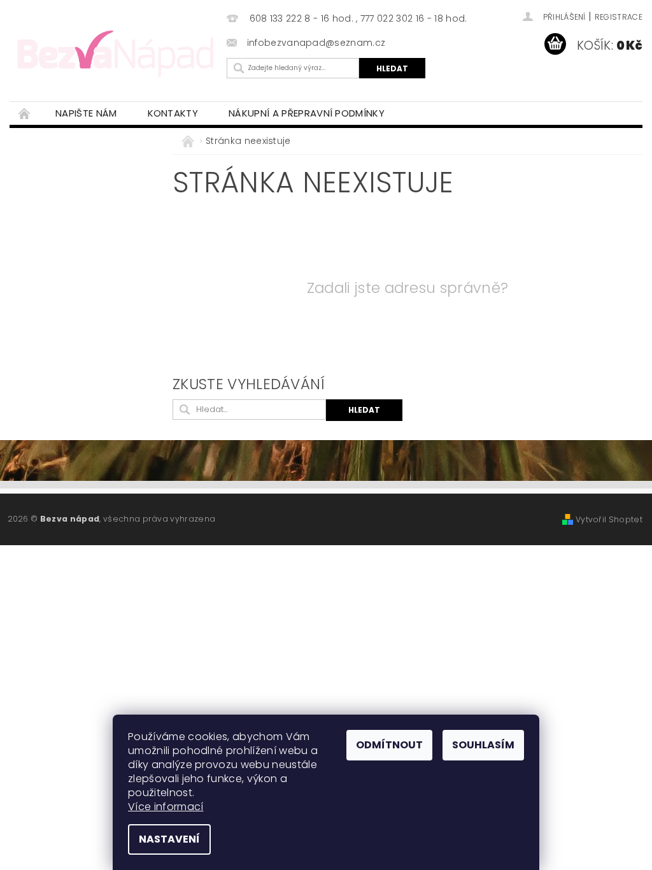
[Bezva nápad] (115, 52)
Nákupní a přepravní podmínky (307, 113)
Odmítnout (389, 745)
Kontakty (173, 113)
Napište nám (86, 113)
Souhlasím (483, 745)
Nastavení (169, 839)
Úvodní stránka (25, 113)
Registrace (618, 16)
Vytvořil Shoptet (609, 519)
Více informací (165, 806)
